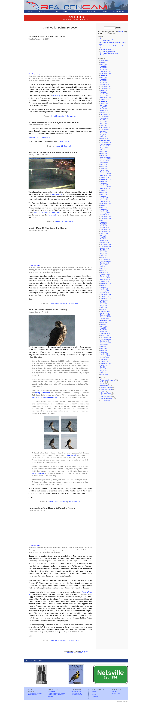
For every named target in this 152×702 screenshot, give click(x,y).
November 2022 (105, 116)
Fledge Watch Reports (107, 380)
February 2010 (105, 311)
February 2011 (105, 291)
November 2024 (105, 88)
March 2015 (104, 226)
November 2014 (105, 231)
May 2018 (103, 181)
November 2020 (105, 144)
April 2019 (103, 168)
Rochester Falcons (106, 398)
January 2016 (104, 214)
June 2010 (103, 304)
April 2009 (103, 330)
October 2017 (104, 190)
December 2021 (105, 127)
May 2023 (103, 107)
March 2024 (104, 94)
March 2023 (104, 110)
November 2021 (105, 129)
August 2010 (104, 300)
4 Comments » (74, 640)
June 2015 (103, 220)
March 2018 (104, 185)
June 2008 (103, 348)
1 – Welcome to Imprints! (108, 39)
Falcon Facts (51, 692)
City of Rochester (76, 692)
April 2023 (103, 109)
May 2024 (103, 90)
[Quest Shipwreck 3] (51, 449)
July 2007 (103, 367)
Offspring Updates (106, 387)
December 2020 (105, 142)
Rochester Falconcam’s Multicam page (48, 212)
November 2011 (105, 280)
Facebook (94, 692)
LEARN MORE (119, 11)
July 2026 (103, 62)
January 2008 (104, 358)
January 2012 (104, 276)
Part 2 (67, 141)
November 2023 (105, 97)
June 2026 (103, 64)
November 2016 (105, 203)
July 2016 (103, 205)
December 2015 (105, 216)
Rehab (102, 391)
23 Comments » (74, 502)
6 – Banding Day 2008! (107, 51)
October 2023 (104, 99)
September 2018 (105, 179)
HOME (29, 11)
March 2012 (104, 272)
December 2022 (105, 114)
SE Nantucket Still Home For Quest (47, 36)
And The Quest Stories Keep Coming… (49, 309)
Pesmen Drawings (76, 693)
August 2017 (104, 192)
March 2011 (104, 289)
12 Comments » (67, 146)
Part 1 (62, 141)
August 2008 (104, 345)
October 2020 (104, 146)
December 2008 (105, 337)
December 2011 (105, 278)
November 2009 (105, 317)
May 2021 (103, 135)
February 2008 (105, 356)
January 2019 (104, 172)
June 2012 (103, 268)
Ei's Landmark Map (76, 694)
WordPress (85, 651)
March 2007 (104, 374)
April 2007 (103, 372)
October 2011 (104, 281)
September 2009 (105, 320)
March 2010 (104, 309)
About (102, 55)
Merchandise (104, 385)
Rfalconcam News (106, 397)
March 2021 (104, 138)
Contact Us (95, 696)
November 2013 (105, 246)
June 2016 (103, 207)
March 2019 (104, 170)
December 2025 (105, 71)
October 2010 (104, 296)
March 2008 (104, 354)
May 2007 (103, 371)
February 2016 (105, 213)
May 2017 (103, 196)
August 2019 (104, 162)
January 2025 (104, 84)
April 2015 (103, 224)
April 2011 (103, 287)
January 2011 (104, 293)
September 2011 (105, 283)
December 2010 (105, 294)
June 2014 (103, 235)
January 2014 (104, 242)
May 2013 (103, 254)
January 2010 (104, 313)
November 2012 (105, 261)
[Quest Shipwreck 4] (69, 449)
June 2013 (103, 252)
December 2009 (105, 315)
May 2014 (103, 237)
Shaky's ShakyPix (32, 694)
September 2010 (105, 298)
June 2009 (103, 326)
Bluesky (94, 694)
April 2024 (103, 92)
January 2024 (104, 96)
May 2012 (103, 270)
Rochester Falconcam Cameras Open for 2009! (53, 152)
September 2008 (105, 343)
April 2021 (103, 136)
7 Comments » (70, 116)
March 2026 (104, 70)
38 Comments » (67, 222)
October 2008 (104, 341)
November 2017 (105, 188)
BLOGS (66, 11)
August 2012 (104, 265)
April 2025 (103, 81)
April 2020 (103, 153)
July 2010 (103, 302)
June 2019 (103, 164)
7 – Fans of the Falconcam (109, 53)
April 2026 (103, 68)
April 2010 (103, 307)
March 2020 (104, 155)
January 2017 (104, 200)
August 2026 (104, 60)
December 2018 (105, 174)
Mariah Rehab (105, 395)
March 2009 (104, 332)
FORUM (54, 11)
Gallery (102, 382)
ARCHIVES (91, 11)
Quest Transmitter (57, 116)
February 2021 (105, 140)
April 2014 (103, 239)
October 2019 (104, 161)
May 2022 (103, 123)
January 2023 (104, 112)
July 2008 (103, 346)
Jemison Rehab (106, 393)
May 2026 (103, 66)
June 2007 (103, 369)
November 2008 (105, 339)
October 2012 (104, 263)
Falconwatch (52, 215)
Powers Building (56, 194)
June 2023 (103, 105)
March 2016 (104, 211)
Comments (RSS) (81, 652)
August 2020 (104, 148)
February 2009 (105, 333)
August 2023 (104, 103)
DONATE (104, 11)
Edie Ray (56, 96)
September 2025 (105, 75)
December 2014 (105, 229)
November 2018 (105, 175)
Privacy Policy (116, 693)
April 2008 (103, 352)
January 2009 (104, 335)
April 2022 (103, 125)
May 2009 (103, 328)
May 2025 (103, 79)
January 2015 (104, 227)
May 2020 (103, 151)
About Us (114, 692)
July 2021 (103, 131)
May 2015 (103, 222)
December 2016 (105, 201)
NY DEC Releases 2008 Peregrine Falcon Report (54, 122)
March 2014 (104, 240)
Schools (50, 696)
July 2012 (103, 267)
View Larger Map (34, 74)
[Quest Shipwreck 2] (69, 431)
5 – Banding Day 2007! (107, 49)
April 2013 (103, 255)
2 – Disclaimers (105, 40)
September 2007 (105, 363)
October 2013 (104, 248)
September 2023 (105, 101)
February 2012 (105, 274)
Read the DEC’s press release (40, 137)
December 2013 (105, 244)
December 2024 (105, 86)
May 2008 (103, 350)
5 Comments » (74, 303)
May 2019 (103, 166)
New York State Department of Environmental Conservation (56, 694)
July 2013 (103, 250)
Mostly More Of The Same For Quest (47, 228)
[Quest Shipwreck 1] (51, 431)
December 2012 (105, 259)
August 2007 (104, 365)
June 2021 (103, 133)
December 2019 (105, 157)
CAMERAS (42, 11)
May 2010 (103, 306)
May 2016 (103, 209)
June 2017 (103, 194)
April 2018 (103, 183)
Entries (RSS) (69, 652)
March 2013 (104, 257)
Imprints (120, 32)
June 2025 (103, 77)
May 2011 (103, 285)
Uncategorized (105, 400)
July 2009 (103, 324)
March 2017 (104, 198)
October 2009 (104, 319)
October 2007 (104, 361)
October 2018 (104, 177)
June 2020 (103, 149)
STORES (78, 11)
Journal (57, 146)
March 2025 (104, 83)
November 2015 (105, 218)
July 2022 (103, 120)
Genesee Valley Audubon (35, 693)
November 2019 (105, 159)
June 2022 (103, 122)
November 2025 (105, 73)
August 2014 (104, 233)
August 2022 (104, 118)
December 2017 (105, 187)
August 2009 (104, 322)
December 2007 (105, 359)
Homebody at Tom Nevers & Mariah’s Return (52, 508)
